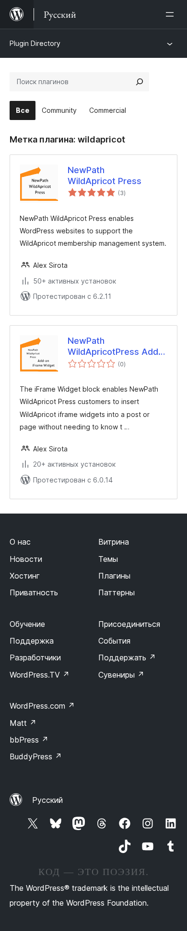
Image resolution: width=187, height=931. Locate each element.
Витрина (113, 542)
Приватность (34, 592)
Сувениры (121, 674)
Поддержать (127, 657)
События (114, 641)
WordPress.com (42, 706)
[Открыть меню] (171, 14)
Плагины (114, 576)
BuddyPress (36, 756)
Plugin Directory (35, 43)
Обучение (27, 624)
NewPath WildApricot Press (104, 175)
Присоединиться (129, 624)
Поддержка (32, 641)
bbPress (29, 740)
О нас (20, 542)
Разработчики (35, 657)
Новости (26, 559)
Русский (47, 800)
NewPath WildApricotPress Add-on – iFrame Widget (115, 347)
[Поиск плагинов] (139, 81)
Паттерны (116, 592)
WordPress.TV (40, 674)
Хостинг (25, 576)
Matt (23, 723)
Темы (108, 559)
